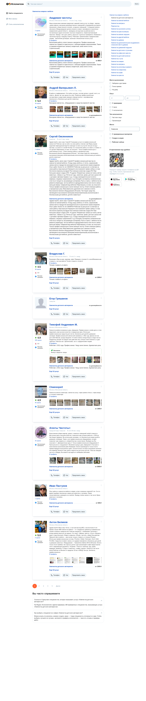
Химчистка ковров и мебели (119, 15)
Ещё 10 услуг (54, 371)
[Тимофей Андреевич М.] (41, 329)
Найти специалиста (16, 13)
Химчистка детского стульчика (121, 50)
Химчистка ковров (117, 61)
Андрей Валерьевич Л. (62, 87)
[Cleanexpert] (41, 392)
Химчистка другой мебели (120, 37)
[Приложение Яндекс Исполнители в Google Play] (130, 179)
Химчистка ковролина (118, 70)
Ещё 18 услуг (54, 470)
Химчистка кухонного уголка (121, 29)
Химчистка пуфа (116, 72)
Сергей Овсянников (61, 136)
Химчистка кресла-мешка (120, 31)
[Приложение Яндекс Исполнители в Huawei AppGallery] (116, 184)
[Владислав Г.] (41, 258)
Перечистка (115, 26)
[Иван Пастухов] (41, 490)
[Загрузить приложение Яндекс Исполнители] (125, 160)
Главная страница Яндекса (7, 3)
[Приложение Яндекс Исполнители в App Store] (116, 179)
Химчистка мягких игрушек (120, 34)
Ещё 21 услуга (54, 72)
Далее (58, 586)
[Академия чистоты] (41, 22)
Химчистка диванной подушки (121, 47)
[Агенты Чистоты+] (41, 433)
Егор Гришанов (58, 298)
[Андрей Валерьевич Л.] (41, 92)
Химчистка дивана (117, 40)
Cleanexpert (56, 387)
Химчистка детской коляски (120, 56)
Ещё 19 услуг (54, 121)
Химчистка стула (117, 58)
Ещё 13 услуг (54, 506)
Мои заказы (13, 19)
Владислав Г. (57, 253)
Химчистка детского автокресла (61, 60)
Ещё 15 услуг (54, 309)
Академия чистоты (60, 17)
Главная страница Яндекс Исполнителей (15, 3)
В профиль (53, 40)
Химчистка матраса (118, 23)
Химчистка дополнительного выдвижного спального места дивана (125, 44)
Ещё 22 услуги (54, 412)
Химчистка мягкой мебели (120, 20)
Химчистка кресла (117, 75)
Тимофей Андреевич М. (63, 324)
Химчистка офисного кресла (121, 53)
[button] (55, 77)
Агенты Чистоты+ (60, 428)
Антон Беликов (58, 522)
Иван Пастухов (58, 485)
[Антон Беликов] (41, 527)
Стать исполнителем (16, 24)
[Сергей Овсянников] (41, 141)
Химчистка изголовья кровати (121, 67)
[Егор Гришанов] (41, 303)
